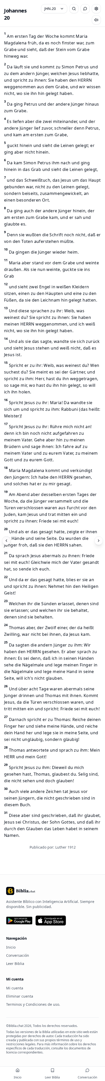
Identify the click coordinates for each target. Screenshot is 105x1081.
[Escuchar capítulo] (96, 19)
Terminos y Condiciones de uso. (33, 1004)
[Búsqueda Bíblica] (73, 8)
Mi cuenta (14, 988)
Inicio (11, 947)
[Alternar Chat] (85, 8)
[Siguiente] (98, 540)
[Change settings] (96, 8)
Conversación (17, 955)
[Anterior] (6, 540)
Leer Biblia (15, 963)
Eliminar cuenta (19, 996)
